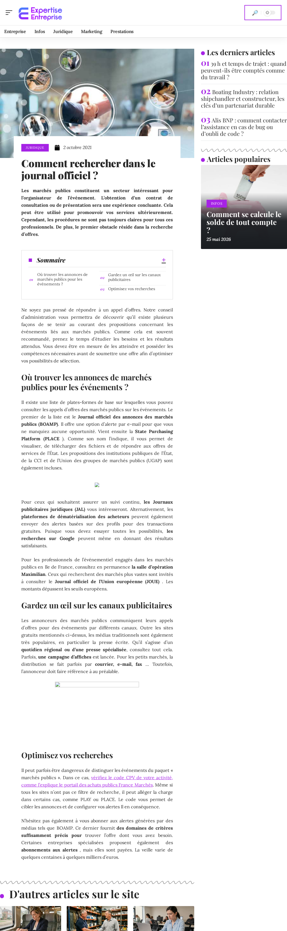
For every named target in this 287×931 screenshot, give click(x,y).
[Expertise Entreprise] (40, 12)
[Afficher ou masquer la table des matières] (115, 260)
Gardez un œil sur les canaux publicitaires (134, 277)
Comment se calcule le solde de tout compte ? (244, 222)
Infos (217, 203)
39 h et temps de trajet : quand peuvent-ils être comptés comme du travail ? (243, 70)
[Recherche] (255, 12)
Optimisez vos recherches (131, 288)
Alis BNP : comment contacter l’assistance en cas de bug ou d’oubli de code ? (244, 126)
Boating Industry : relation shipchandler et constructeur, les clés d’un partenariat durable (242, 98)
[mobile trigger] (10, 12)
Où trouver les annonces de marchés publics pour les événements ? (62, 279)
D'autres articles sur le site (74, 894)
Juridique (35, 148)
